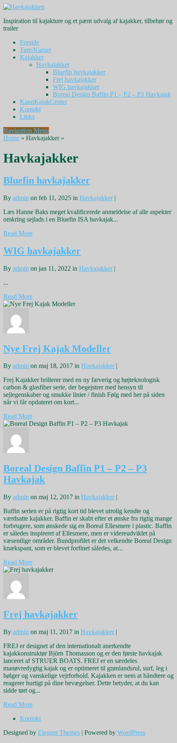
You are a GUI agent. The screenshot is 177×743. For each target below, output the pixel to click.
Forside (29, 42)
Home (11, 138)
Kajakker (32, 57)
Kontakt (30, 109)
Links (27, 116)
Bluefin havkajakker (79, 71)
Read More (18, 233)
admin (21, 197)
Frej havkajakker (74, 79)
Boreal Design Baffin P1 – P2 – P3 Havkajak (112, 94)
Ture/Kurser (35, 49)
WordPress (131, 732)
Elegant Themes (59, 732)
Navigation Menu (26, 130)
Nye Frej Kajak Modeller (57, 348)
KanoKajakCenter (43, 101)
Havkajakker (53, 64)
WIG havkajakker (76, 86)
